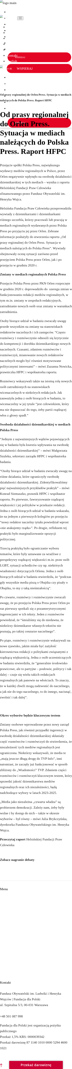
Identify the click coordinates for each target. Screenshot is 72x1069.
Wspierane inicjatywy (15, 911)
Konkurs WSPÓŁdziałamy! (18, 922)
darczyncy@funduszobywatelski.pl (24, 1010)
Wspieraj (6, 940)
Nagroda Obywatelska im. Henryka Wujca (28, 928)
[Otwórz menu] (20, 18)
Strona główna (10, 900)
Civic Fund (7, 957)
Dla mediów (8, 962)
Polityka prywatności (14, 1057)
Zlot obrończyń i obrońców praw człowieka (29, 934)
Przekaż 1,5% (9, 945)
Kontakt (5, 951)
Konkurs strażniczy (13, 917)
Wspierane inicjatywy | (14, 82)
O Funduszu (8, 905)
